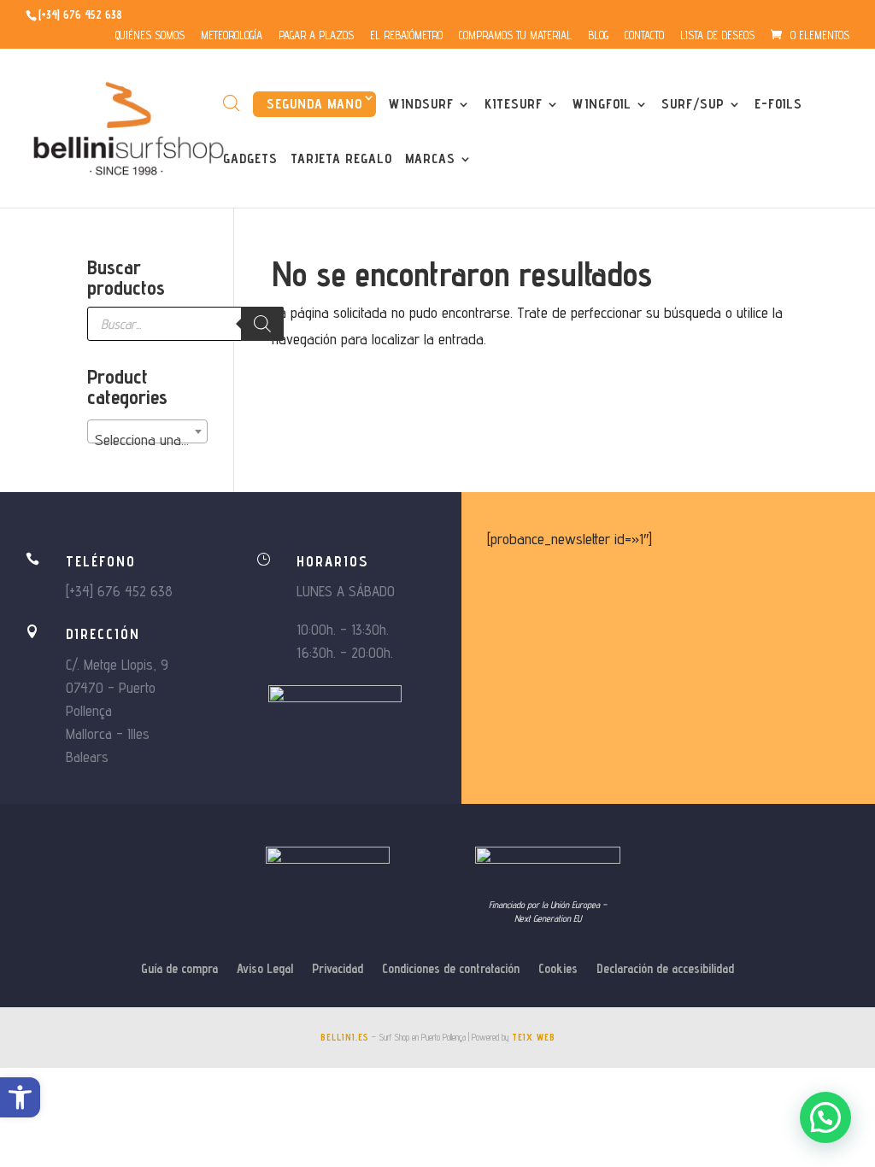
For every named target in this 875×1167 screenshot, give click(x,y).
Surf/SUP (693, 105)
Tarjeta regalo (341, 160)
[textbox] (147, 440)
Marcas (430, 160)
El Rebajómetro (406, 36)
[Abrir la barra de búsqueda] (231, 103)
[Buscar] (262, 324)
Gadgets (250, 160)
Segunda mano (314, 104)
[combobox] (147, 431)
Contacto (644, 36)
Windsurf (421, 105)
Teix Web (533, 1037)
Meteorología (231, 36)
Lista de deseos (717, 36)
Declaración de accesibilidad (665, 969)
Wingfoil (602, 105)
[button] (20, 1097)
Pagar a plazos (316, 36)
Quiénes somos (150, 36)
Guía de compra (179, 969)
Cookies (558, 969)
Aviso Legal (265, 969)
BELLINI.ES (344, 1037)
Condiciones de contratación (451, 969)
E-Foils (778, 105)
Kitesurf (513, 105)
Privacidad (337, 969)
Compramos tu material (515, 36)
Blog (598, 36)
